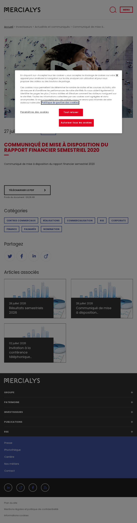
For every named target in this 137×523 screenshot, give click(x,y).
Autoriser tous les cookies (76, 122)
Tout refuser (71, 112)
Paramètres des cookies (34, 112)
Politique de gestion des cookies (60, 102)
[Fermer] (117, 75)
